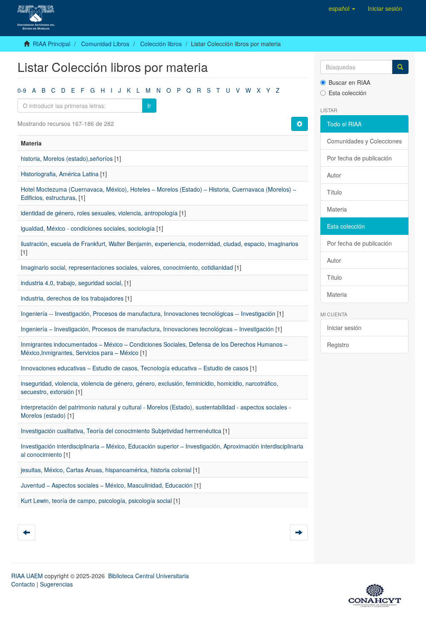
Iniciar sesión (344, 327)
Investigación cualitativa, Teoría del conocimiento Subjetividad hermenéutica (121, 430)
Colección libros (161, 43)
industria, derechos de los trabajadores (72, 298)
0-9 (21, 90)
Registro (338, 344)
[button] (342, 8)
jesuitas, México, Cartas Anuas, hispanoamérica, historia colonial (106, 470)
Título (334, 192)
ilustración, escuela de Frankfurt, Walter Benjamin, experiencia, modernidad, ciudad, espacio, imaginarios (159, 243)
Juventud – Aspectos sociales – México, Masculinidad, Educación (107, 485)
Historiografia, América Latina (60, 174)
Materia (337, 209)
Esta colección (348, 93)
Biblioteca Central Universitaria (148, 576)
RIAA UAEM (28, 576)
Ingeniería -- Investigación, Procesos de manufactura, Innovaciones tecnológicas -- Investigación (148, 313)
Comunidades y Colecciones (364, 141)
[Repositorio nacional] (377, 594)
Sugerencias (56, 584)
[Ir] (400, 67)
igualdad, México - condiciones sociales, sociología (88, 228)
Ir (149, 105)
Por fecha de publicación (359, 158)
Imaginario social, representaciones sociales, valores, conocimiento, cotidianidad (127, 267)
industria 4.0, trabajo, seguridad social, (72, 283)
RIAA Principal (51, 43)
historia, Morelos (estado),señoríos (67, 158)
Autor (334, 175)
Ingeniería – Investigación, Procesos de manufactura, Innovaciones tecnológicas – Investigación (147, 329)
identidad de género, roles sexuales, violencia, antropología (99, 213)
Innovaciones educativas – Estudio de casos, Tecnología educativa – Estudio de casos (134, 368)
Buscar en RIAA (349, 82)
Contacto (23, 584)
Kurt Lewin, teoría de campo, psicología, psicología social (96, 500)
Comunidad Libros (105, 43)
